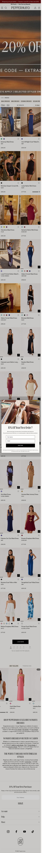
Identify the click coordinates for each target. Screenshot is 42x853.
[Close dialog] (38, 401)
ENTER (20, 445)
